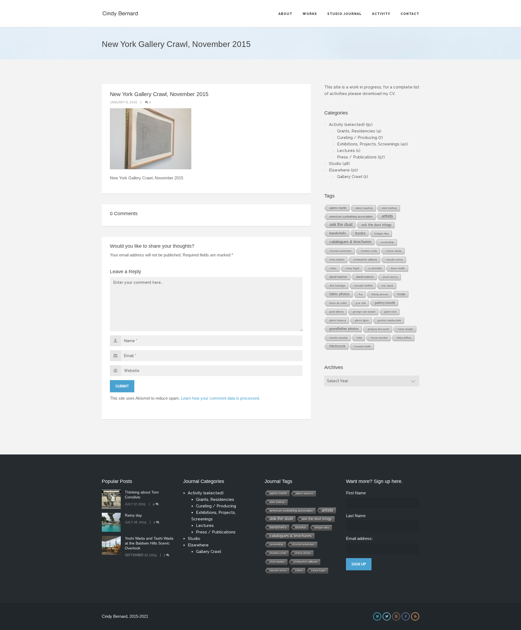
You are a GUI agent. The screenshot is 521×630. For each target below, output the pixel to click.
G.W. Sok (361, 302)
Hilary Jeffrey (403, 337)
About (285, 14)
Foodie (401, 294)
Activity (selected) (347, 124)
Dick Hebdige (337, 285)
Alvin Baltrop (389, 207)
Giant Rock (390, 311)
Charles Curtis (369, 250)
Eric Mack (387, 285)
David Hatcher (338, 276)
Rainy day (133, 515)
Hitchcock (337, 346)
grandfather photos (344, 329)
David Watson (365, 276)
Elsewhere (339, 170)
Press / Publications (357, 157)
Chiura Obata (394, 250)
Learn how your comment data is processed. (220, 398)
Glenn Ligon (362, 320)
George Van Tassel (364, 311)
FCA (361, 294)
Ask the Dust (340, 224)
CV (392, 93)
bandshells (337, 233)
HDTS (359, 337)
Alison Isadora (364, 207)
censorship (387, 242)
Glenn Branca (337, 320)
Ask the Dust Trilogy (376, 225)
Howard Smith (362, 346)
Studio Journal (344, 14)
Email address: (359, 538)
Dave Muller (398, 268)
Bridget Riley (381, 233)
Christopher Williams (365, 259)
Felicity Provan (380, 294)
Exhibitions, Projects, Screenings (368, 144)
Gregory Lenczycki (378, 328)
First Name (356, 493)
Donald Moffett (363, 285)
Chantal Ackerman (340, 250)
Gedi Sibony (336, 311)
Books (360, 233)
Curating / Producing (357, 137)
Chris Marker (336, 259)
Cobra (332, 268)
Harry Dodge (405, 328)
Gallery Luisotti (385, 302)
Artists (387, 216)
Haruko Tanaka (338, 337)
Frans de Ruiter (338, 302)
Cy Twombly (375, 268)
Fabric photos (339, 294)
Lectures (346, 150)
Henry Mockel (379, 337)
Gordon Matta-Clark (389, 320)
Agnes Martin (338, 207)
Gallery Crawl (349, 176)
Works (310, 14)
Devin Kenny (390, 276)
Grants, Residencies (356, 131)
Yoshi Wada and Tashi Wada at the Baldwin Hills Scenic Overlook (149, 543)
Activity (381, 14)
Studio (335, 163)
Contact (410, 14)
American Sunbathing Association (351, 216)
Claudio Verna (394, 259)
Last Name (356, 515)
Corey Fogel (352, 268)
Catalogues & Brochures (350, 242)
